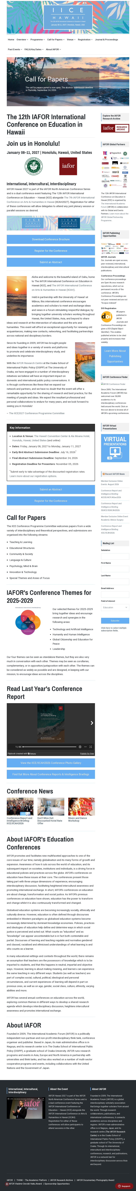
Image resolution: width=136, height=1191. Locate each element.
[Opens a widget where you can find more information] (124, 1186)
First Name (106, 563)
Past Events (14, 49)
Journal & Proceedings (106, 39)
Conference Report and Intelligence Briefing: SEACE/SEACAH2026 (111, 506)
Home (11, 39)
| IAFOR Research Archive (60, 1180)
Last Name (105, 576)
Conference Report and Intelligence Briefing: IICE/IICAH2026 (19, 821)
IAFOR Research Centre (29, 363)
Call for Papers (54, 39)
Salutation (105, 550)
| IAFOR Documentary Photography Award (94, 1180)
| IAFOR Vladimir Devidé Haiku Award (24, 1184)
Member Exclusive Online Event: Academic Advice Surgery (114, 518)
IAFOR (10, 1180)
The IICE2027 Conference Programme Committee (36, 413)
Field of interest (108, 601)
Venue (70, 39)
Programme (37, 39)
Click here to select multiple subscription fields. (113, 629)
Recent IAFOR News (115, 474)
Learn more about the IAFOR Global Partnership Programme (114, 217)
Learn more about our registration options (33, 476)
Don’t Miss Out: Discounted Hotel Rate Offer (49, 821)
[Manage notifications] (7, 1184)
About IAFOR (52, 49)
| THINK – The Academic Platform (30, 1180)
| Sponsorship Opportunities (56, 1184)
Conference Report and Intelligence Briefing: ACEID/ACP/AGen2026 (111, 494)
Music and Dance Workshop (77, 819)
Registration (84, 39)
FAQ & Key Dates (33, 49)
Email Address (107, 588)
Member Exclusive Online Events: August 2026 (112, 483)
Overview (21, 39)
